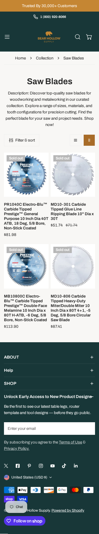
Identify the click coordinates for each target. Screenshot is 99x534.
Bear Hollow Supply (34, 510)
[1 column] (75, 140)
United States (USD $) (29, 477)
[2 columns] (89, 140)
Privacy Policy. (16, 448)
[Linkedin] (76, 466)
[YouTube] (52, 466)
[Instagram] (41, 466)
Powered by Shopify (67, 510)
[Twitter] (6, 466)
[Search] (77, 37)
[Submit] (88, 428)
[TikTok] (64, 466)
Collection (44, 58)
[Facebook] (17, 466)
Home (20, 58)
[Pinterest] (29, 466)
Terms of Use (70, 442)
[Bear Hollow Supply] (49, 37)
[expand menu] (7, 37)
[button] (89, 37)
